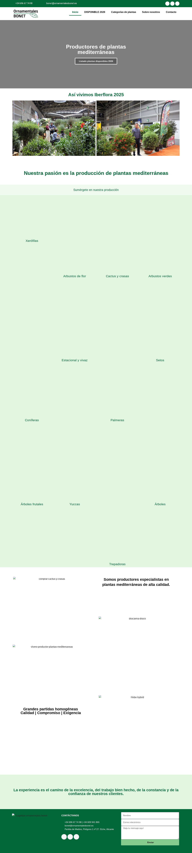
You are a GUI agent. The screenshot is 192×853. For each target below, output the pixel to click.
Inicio (75, 12)
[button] (15, 129)
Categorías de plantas (123, 12)
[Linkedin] (177, 3)
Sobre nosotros (151, 12)
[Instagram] (167, 3)
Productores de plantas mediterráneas (96, 49)
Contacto (171, 12)
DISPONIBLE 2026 (94, 12)
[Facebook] (172, 3)
